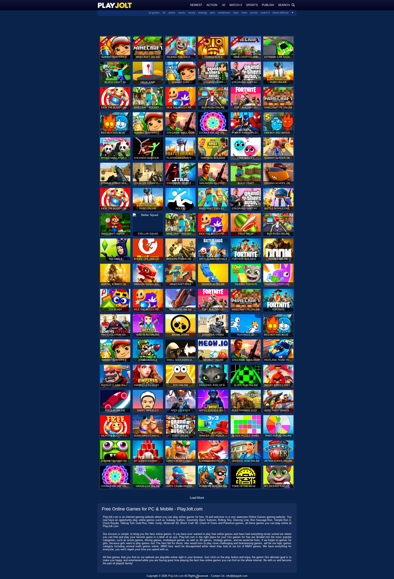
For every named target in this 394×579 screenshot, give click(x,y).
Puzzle (254, 12)
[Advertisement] (197, 25)
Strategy (202, 12)
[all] (291, 12)
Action (211, 5)
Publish (268, 5)
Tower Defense (281, 12)
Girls (212, 12)
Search (286, 5)
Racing (191, 12)
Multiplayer (224, 12)
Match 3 (235, 5)
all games (154, 12)
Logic (236, 12)
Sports (252, 5)
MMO (244, 12)
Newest (196, 5)
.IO (223, 5)
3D (164, 12)
